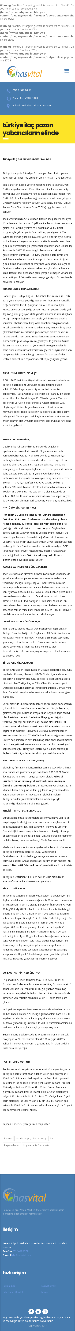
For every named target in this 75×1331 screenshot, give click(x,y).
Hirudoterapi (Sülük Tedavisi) (31, 1138)
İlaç (51, 1138)
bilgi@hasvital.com (21, 1255)
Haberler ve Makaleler (14, 1292)
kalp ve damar (11, 1145)
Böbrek (8, 1138)
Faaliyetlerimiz (48, 1286)
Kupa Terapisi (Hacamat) (36, 1145)
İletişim (44, 1292)
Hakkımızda (9, 1286)
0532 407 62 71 (22, 90)
